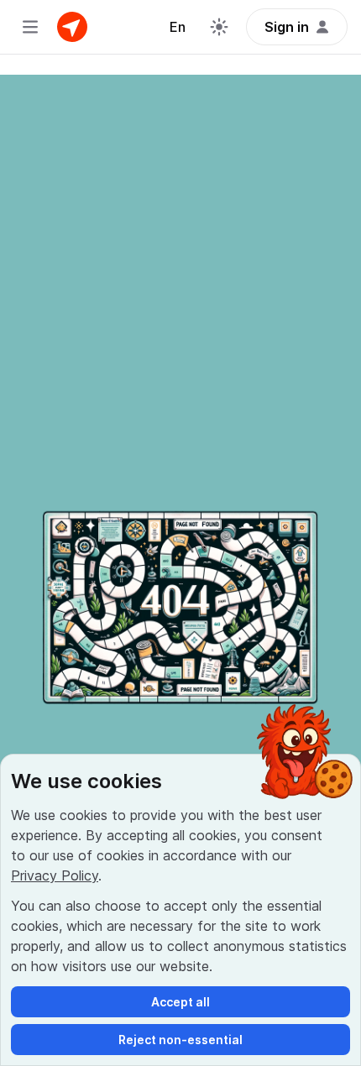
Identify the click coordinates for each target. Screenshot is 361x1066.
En (178, 26)
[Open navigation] (30, 27)
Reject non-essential (180, 1039)
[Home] (72, 27)
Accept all (180, 1002)
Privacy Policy (54, 875)
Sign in (286, 26)
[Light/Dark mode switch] (219, 27)
